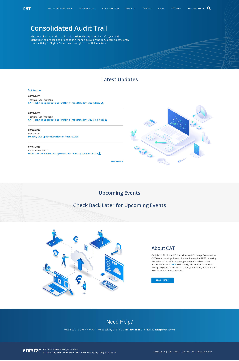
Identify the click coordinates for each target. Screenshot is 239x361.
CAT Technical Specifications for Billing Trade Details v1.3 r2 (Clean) (64, 102)
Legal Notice (187, 351)
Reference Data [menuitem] (87, 8)
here (173, 264)
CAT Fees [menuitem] (176, 8)
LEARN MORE (162, 280)
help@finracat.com (164, 329)
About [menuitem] (161, 8)
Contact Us (159, 351)
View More (116, 161)
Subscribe (35, 90)
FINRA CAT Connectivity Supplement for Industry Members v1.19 (63, 153)
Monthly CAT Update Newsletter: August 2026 (53, 136)
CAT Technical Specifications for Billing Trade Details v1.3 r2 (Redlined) (66, 119)
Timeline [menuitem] (146, 8)
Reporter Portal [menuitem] (196, 8)
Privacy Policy (204, 351)
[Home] (33, 8)
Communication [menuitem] (110, 8)
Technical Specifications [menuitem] (60, 8)
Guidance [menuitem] (130, 8)
